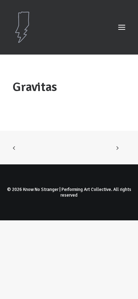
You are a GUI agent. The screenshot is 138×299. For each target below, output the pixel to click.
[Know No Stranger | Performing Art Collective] (69, 27)
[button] (121, 27)
